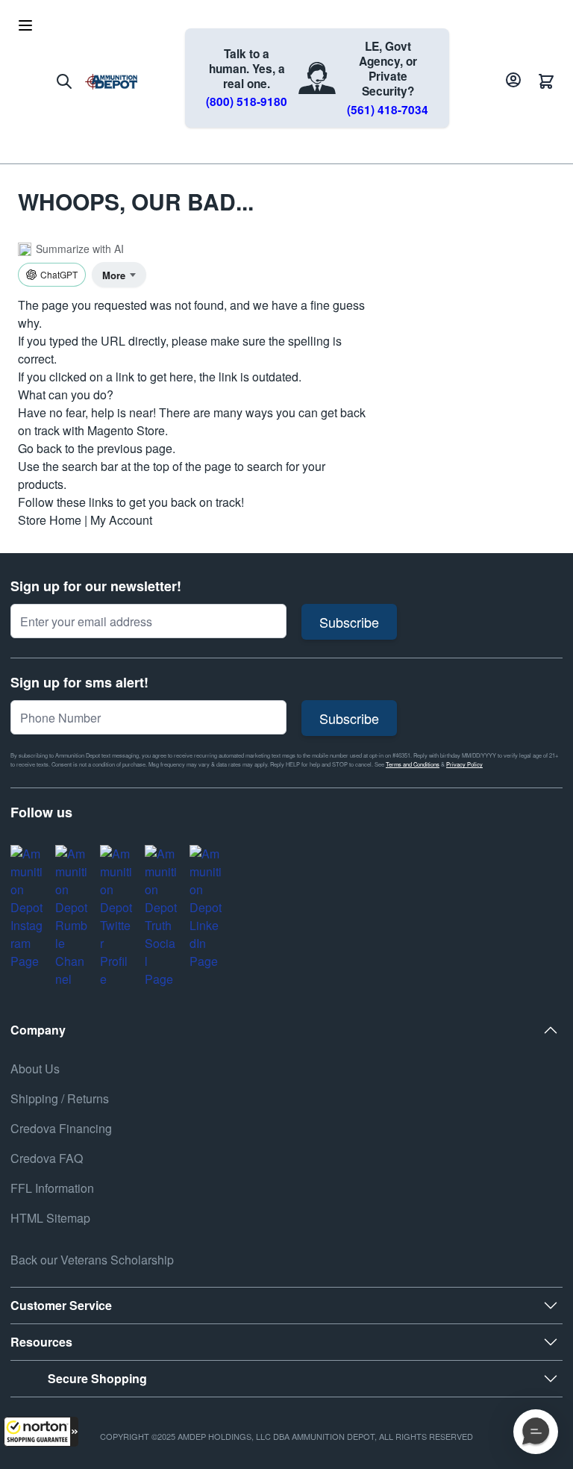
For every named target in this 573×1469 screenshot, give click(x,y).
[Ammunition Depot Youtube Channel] (71, 916)
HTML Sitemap (50, 1217)
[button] (41, 1432)
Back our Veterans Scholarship (92, 1259)
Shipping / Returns (59, 1098)
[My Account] (511, 81)
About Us (35, 1068)
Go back (40, 448)
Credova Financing (61, 1128)
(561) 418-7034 (387, 110)
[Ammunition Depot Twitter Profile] (116, 916)
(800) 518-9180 (246, 101)
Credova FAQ (46, 1158)
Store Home (49, 519)
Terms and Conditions (412, 764)
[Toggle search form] (64, 81)
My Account (121, 519)
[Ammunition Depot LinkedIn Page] (206, 907)
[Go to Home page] (111, 82)
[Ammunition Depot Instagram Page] (26, 907)
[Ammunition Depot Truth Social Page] (161, 916)
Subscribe (349, 621)
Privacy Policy (464, 764)
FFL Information (52, 1188)
